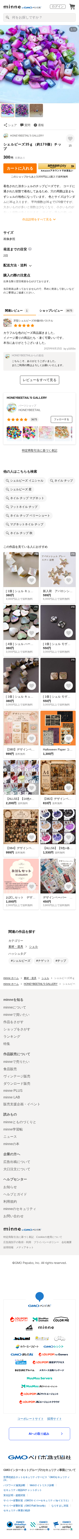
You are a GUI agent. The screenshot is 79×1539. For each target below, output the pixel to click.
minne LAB (11, 1097)
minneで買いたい (16, 1014)
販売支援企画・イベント (21, 1104)
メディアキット (25, 1247)
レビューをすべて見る (39, 380)
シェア (12, 125)
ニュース (10, 1136)
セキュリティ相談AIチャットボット (22, 1490)
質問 (27, 125)
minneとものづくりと (19, 1122)
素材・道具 (15, 946)
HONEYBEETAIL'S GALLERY (27, 135)
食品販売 (10, 1069)
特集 (6, 1044)
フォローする (61, 419)
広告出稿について (16, 1162)
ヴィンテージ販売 (16, 1076)
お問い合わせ (13, 1216)
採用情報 (8, 1247)
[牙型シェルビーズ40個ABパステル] (28, 326)
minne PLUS (13, 1090)
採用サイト (54, 1418)
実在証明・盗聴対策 (14, 1495)
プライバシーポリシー (46, 1242)
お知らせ (10, 1187)
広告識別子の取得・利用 (17, 1242)
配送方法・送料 (15, 265)
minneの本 (11, 1144)
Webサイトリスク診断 (42, 1485)
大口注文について (16, 1169)
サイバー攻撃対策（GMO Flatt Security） (25, 1505)
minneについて (14, 1007)
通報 (41, 125)
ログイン (58, 6)
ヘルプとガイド (15, 1194)
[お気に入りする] (70, 138)
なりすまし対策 (59, 1505)
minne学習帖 (13, 1129)
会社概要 (67, 1242)
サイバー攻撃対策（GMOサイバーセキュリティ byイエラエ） (36, 1500)
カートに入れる (20, 168)
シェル (33, 946)
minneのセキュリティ (19, 1209)
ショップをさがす (16, 1029)
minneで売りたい (16, 1061)
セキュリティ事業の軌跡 (16, 1510)
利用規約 (10, 1201)
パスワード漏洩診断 (14, 1485)
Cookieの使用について (49, 1237)
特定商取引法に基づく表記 (39, 450)
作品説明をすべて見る (37, 219)
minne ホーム (11, 978)
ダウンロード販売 (16, 1083)
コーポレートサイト (30, 1418)
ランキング (11, 1036)
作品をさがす (13, 1022)
